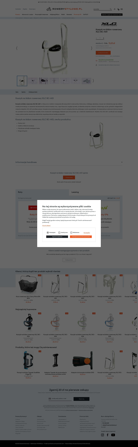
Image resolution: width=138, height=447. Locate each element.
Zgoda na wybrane (57, 236)
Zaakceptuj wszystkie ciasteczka (81, 236)
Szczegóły (87, 232)
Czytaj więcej (46, 225)
